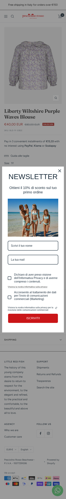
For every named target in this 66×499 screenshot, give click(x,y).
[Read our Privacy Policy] (56, 308)
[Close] (59, 171)
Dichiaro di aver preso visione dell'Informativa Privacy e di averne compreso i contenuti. (36, 278)
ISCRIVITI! (33, 318)
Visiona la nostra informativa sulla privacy (27, 287)
